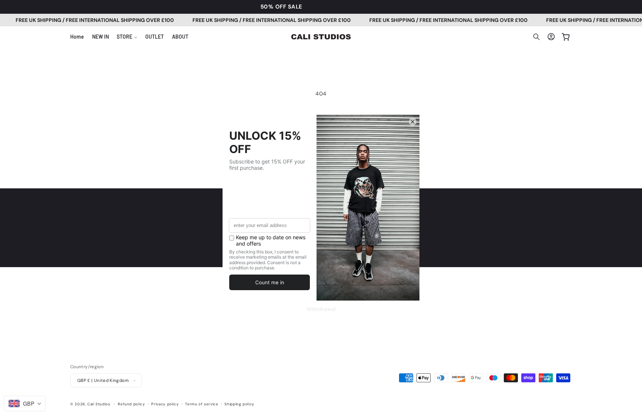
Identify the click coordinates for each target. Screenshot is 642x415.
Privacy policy (165, 404)
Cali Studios (98, 404)
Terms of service (201, 404)
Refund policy (131, 404)
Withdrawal (321, 309)
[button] (127, 36)
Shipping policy (239, 404)
